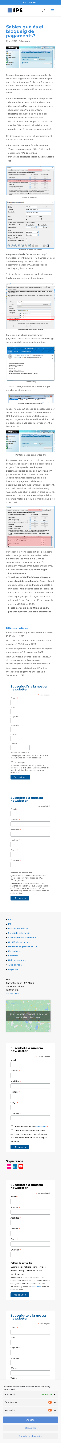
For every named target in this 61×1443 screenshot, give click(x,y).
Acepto (31, 1419)
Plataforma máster (18, 928)
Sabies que (24, 41)
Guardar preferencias (30, 1436)
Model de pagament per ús (22, 946)
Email (14, 809)
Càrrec (14, 734)
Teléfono (15, 840)
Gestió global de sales (19, 942)
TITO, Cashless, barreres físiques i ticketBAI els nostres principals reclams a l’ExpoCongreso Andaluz (29, 660)
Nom (13, 707)
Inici (10, 919)
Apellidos (16, 829)
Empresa (15, 725)
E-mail (14, 698)
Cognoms (15, 716)
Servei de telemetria (19, 933)
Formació (13, 955)
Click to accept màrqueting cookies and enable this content (28, 1016)
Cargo (14, 850)
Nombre (15, 819)
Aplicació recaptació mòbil (22, 937)
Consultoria (14, 951)
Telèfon (14, 743)
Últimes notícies (16, 960)
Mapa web (13, 969)
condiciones (36, 891)
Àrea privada (15, 964)
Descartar (30, 1428)
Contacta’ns (12, 993)
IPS (10, 924)
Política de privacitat (20, 752)
